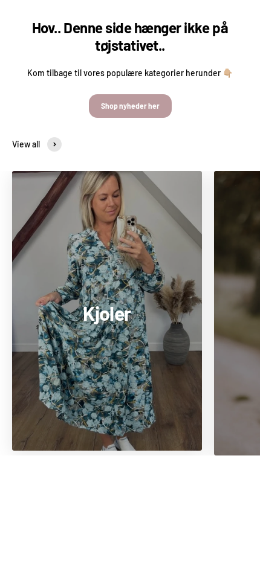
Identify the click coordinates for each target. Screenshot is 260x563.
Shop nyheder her (130, 105)
